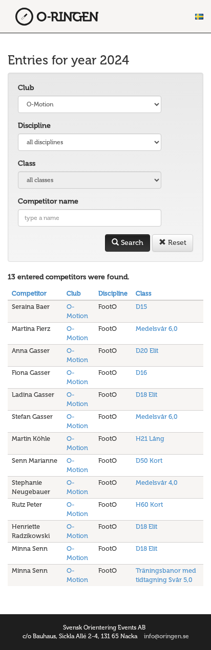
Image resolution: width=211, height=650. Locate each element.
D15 (141, 306)
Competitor (29, 293)
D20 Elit (147, 350)
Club (26, 87)
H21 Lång (150, 438)
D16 (141, 372)
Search (131, 242)
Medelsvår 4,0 (157, 482)
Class (26, 163)
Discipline (34, 125)
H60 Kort (149, 504)
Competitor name (48, 201)
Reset (176, 242)
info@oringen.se (166, 636)
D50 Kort (149, 460)
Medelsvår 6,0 (157, 328)
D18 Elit (146, 394)
